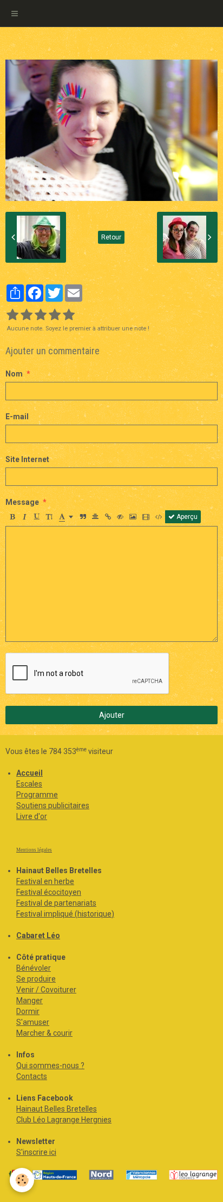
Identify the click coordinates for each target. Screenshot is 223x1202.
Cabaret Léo (38, 935)
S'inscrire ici (36, 1152)
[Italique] (24, 516)
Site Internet (27, 459)
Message (22, 502)
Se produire (36, 978)
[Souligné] (36, 516)
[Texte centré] (95, 516)
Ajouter (111, 715)
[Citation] (82, 516)
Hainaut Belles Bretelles (56, 1108)
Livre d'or (31, 816)
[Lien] (107, 516)
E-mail (17, 416)
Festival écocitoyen (48, 892)
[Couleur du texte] (66, 516)
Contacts (31, 1076)
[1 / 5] (12, 315)
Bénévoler (33, 968)
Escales (29, 783)
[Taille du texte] (49, 516)
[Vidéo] (146, 516)
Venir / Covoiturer (46, 989)
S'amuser (32, 1022)
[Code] (159, 516)
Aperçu (186, 517)
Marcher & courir (44, 1033)
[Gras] (11, 516)
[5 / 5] (69, 315)
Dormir (28, 1011)
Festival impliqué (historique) (65, 913)
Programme (37, 794)
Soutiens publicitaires (52, 805)
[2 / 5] (26, 315)
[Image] (133, 516)
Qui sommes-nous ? (50, 1065)
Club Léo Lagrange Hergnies (64, 1119)
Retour (111, 237)
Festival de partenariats (56, 903)
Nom (14, 373)
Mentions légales (34, 850)
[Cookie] (22, 1180)
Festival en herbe (45, 881)
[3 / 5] (41, 315)
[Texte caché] (120, 516)
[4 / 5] (55, 315)
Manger (29, 1000)
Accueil (29, 773)
